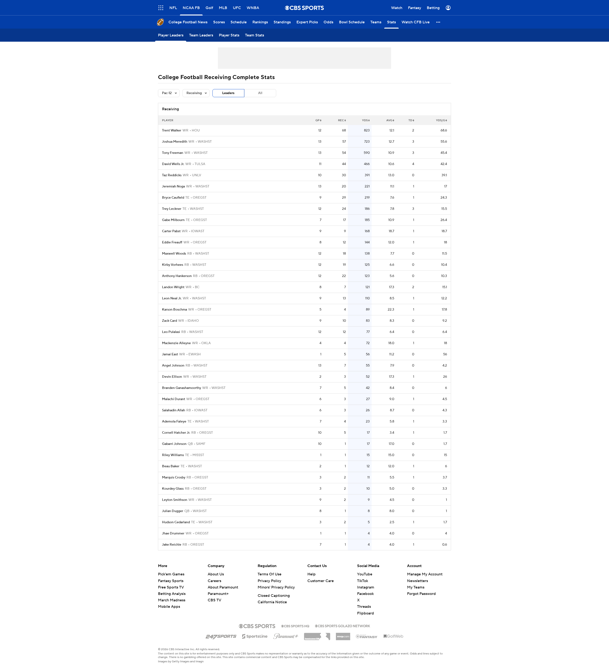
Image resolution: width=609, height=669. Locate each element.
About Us (216, 574)
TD (410, 120)
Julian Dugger (172, 511)
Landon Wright (173, 287)
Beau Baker (170, 466)
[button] (438, 22)
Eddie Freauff (172, 242)
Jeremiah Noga (173, 186)
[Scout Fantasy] (367, 636)
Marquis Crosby (173, 477)
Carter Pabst (171, 231)
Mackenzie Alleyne (176, 343)
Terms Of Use (269, 574)
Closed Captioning (274, 595)
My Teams (415, 587)
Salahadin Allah (173, 410)
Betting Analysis (172, 593)
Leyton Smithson (174, 500)
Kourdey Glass (173, 489)
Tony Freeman (172, 153)
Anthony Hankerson (177, 276)
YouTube (364, 574)
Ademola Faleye (174, 421)
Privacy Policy (269, 580)
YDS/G (440, 120)
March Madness (171, 600)
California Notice (272, 602)
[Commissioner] (317, 634)
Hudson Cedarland (176, 522)
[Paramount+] (285, 635)
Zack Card (169, 321)
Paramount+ (218, 593)
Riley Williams (173, 455)
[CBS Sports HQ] (295, 625)
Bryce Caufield (173, 198)
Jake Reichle (171, 545)
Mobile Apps (169, 606)
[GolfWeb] (393, 636)
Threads (364, 606)
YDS (365, 120)
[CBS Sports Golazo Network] (342, 625)
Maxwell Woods (174, 254)
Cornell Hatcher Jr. (176, 433)
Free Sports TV (171, 587)
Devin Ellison (172, 377)
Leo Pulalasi (171, 332)
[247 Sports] (221, 635)
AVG (389, 120)
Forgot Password (421, 593)
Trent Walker (171, 130)
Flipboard (365, 613)
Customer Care (320, 580)
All (260, 93)
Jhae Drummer (173, 533)
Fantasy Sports (170, 580)
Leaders (228, 93)
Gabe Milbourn (173, 220)
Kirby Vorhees (172, 265)
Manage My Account (424, 574)
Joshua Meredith (174, 142)
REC (341, 120)
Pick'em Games (171, 574)
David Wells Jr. (173, 164)
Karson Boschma (174, 309)
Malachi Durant (173, 399)
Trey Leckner (171, 209)
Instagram (365, 587)
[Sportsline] (255, 635)
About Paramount (223, 587)
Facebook (365, 593)
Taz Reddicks (172, 175)
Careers (214, 580)
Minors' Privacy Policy (276, 587)
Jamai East (170, 354)
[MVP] (343, 634)
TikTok (362, 580)
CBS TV (214, 600)
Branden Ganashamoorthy (181, 388)
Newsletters (417, 580)
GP (317, 120)
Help (311, 574)
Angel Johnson (173, 365)
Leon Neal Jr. (172, 298)
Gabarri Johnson (174, 444)
